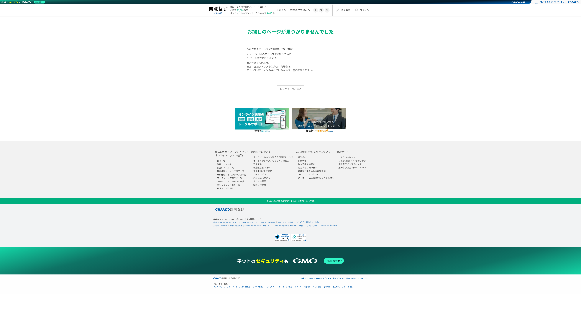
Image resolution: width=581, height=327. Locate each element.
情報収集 (307, 287)
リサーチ (298, 287)
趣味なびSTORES (225, 188)
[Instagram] (327, 10)
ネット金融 (317, 287)
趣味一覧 (221, 160)
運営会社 (302, 157)
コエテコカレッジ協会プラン (352, 160)
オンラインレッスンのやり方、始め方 (271, 160)
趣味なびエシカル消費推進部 (312, 170)
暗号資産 (327, 287)
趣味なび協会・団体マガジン (352, 167)
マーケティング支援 (285, 287)
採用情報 (302, 160)
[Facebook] (315, 10)
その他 (350, 287)
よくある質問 (259, 181)
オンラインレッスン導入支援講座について (273, 157)
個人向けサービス (339, 287)
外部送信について (261, 177)
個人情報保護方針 (306, 163)
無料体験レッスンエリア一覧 (231, 171)
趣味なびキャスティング (350, 163)
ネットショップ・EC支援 (241, 287)
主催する (281, 10)
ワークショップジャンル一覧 (230, 181)
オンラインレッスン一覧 (228, 184)
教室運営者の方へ (300, 10)
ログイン (364, 10)
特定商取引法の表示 (307, 167)
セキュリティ (271, 287)
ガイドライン (259, 174)
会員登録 (346, 10)
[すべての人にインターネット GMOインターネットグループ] (560, 2)
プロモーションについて (309, 174)
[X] (321, 10)
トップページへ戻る (290, 89)
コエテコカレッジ (346, 157)
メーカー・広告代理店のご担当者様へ (316, 177)
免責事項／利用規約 (262, 170)
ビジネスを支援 (258, 287)
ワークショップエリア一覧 (229, 177)
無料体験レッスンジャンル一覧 (231, 174)
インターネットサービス (221, 287)
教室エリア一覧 (224, 164)
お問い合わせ (259, 184)
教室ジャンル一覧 (225, 167)
